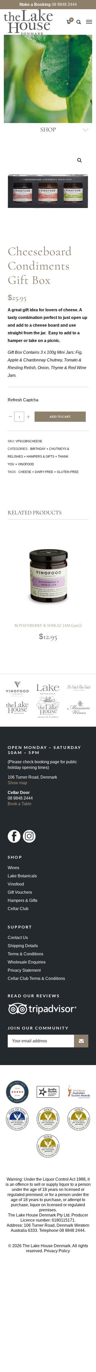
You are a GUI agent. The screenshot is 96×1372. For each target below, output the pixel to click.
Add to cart (60, 416)
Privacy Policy (57, 1251)
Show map (17, 783)
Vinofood (26, 464)
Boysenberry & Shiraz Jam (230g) (48, 625)
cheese (24, 472)
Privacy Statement (24, 970)
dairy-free (44, 472)
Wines (13, 868)
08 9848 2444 (48, 4)
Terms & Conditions (25, 954)
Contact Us (18, 937)
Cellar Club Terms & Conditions (36, 978)
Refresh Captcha (23, 400)
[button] (79, 160)
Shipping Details (23, 946)
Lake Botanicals (22, 876)
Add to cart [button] (38, 597)
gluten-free (68, 472)
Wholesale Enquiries (27, 962)
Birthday (38, 449)
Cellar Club (18, 908)
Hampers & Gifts (40, 456)
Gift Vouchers (20, 892)
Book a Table (19, 804)
